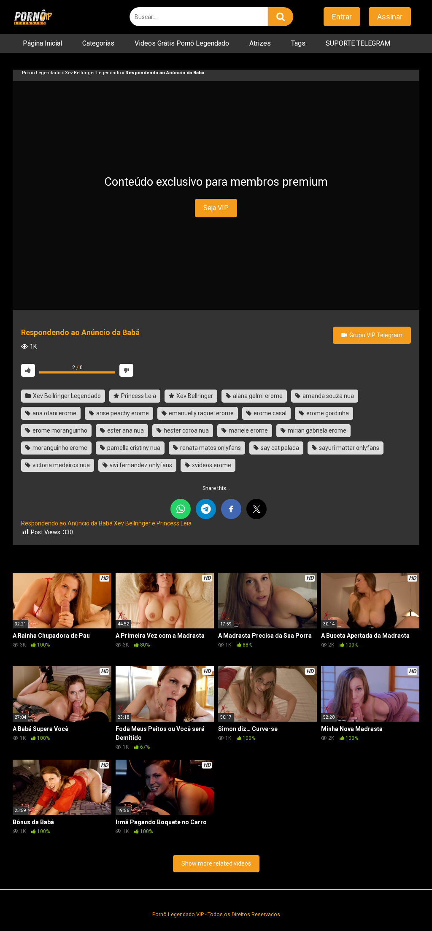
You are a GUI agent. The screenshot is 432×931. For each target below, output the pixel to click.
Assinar (389, 16)
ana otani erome (53, 413)
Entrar (342, 16)
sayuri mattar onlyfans (348, 447)
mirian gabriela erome (316, 430)
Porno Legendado (41, 73)
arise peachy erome (122, 413)
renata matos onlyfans (210, 447)
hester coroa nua (185, 430)
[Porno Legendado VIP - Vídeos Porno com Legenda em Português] (33, 17)
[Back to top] (403, 905)
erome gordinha (327, 413)
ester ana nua (125, 430)
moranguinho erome (59, 447)
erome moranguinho (59, 430)
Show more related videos (216, 863)
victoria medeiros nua (60, 465)
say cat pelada (279, 447)
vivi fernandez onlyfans (140, 465)
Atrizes (260, 43)
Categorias (98, 43)
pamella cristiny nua (133, 447)
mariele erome (247, 430)
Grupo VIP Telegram (375, 335)
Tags (298, 43)
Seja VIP (216, 208)
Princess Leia (138, 395)
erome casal (269, 413)
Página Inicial (42, 43)
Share (402, 370)
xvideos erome (211, 465)
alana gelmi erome (257, 395)
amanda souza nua (327, 395)
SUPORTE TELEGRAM (358, 43)
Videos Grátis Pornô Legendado (182, 43)
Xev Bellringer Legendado (93, 73)
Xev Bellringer (194, 395)
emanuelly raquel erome (200, 413)
